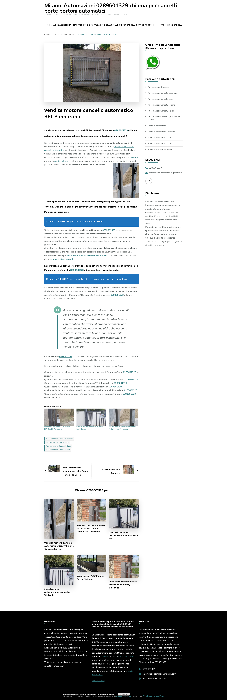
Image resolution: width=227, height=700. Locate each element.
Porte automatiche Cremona (161, 131)
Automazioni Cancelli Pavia (161, 110)
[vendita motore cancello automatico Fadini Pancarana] (91, 417)
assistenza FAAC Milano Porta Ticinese (90, 577)
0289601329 (121, 130)
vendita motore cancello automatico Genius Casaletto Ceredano (91, 528)
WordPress (147, 696)
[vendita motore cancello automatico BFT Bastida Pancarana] (59, 417)
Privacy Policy (98, 680)
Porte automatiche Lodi (159, 137)
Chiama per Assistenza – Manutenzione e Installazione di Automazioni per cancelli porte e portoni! (100, 25)
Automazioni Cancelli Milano (161, 104)
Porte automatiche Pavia (160, 149)
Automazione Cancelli (171, 25)
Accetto (123, 694)
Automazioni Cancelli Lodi (160, 99)
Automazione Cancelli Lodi (58, 442)
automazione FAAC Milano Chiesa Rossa (87, 255)
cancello (105, 656)
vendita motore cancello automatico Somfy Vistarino (123, 584)
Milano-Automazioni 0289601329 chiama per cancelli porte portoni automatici (110, 8)
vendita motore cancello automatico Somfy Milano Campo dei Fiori (59, 545)
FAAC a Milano (125, 656)
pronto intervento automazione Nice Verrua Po (123, 535)
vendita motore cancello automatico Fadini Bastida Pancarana (122, 428)
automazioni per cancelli (61, 259)
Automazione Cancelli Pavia (58, 450)
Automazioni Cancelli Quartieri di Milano (164, 118)
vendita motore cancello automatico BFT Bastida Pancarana (57, 428)
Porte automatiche (157, 125)
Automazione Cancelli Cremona (60, 439)
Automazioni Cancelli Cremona (162, 93)
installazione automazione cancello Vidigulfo (57, 592)
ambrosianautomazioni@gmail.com (165, 172)
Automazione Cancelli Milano (59, 446)
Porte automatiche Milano (160, 143)
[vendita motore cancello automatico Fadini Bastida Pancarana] (123, 417)
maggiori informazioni (108, 694)
